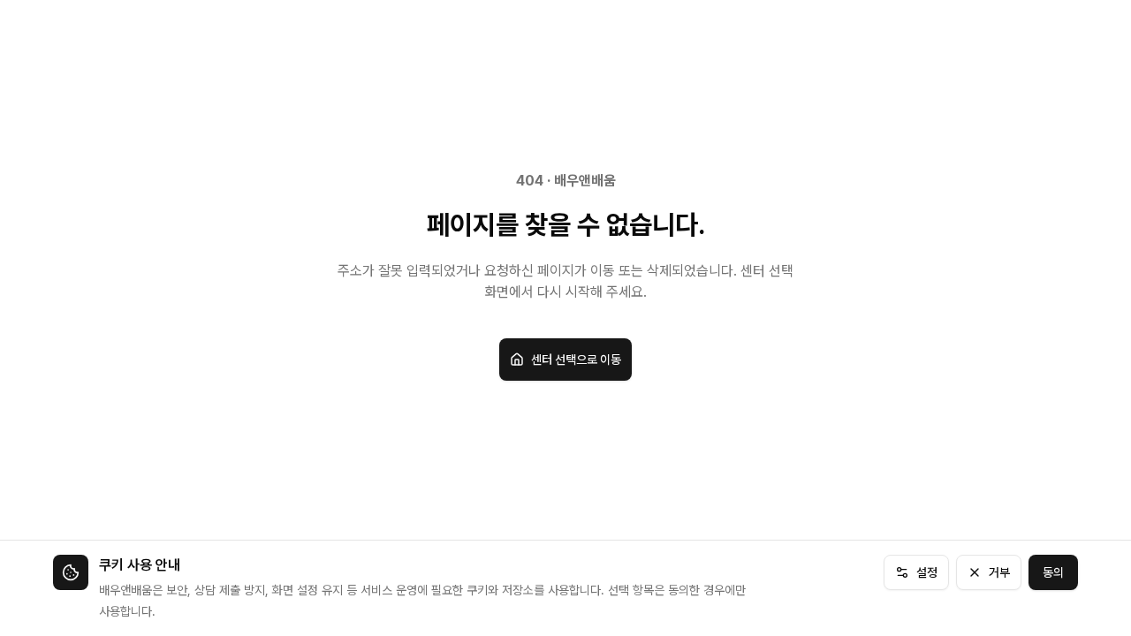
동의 (1053, 572)
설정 (926, 572)
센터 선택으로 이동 (576, 359)
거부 (999, 572)
